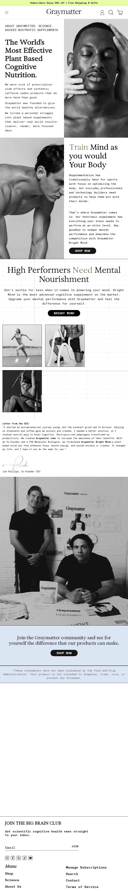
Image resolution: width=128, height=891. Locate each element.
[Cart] (120, 12)
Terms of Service (82, 887)
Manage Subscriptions (86, 867)
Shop (9, 874)
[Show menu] (6, 12)
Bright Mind (64, 313)
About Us (13, 887)
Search (72, 874)
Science (12, 880)
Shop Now (82, 251)
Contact (73, 880)
